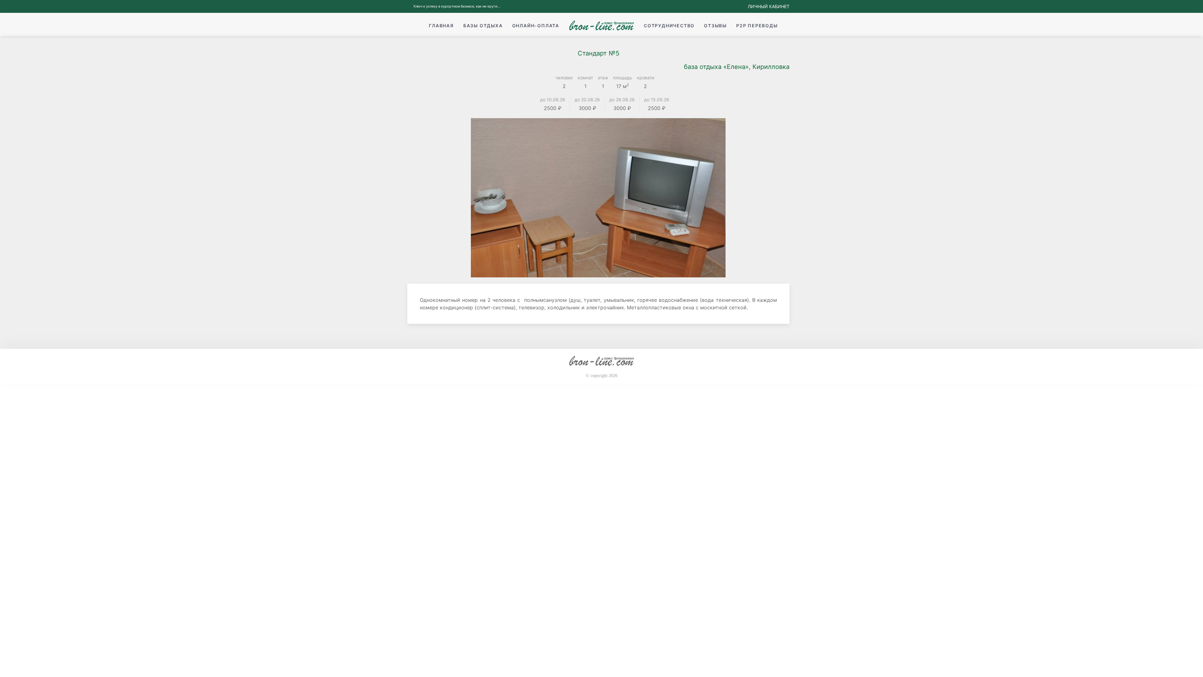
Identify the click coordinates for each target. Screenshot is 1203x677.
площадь (622, 77)
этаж (603, 77)
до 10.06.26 (552, 99)
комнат (585, 77)
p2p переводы (757, 25)
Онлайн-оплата (535, 25)
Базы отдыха (483, 25)
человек (564, 77)
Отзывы (715, 25)
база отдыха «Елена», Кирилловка (736, 67)
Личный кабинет (768, 6)
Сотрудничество (669, 25)
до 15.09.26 (656, 99)
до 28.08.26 (622, 99)
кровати (645, 77)
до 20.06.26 (587, 99)
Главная (441, 25)
